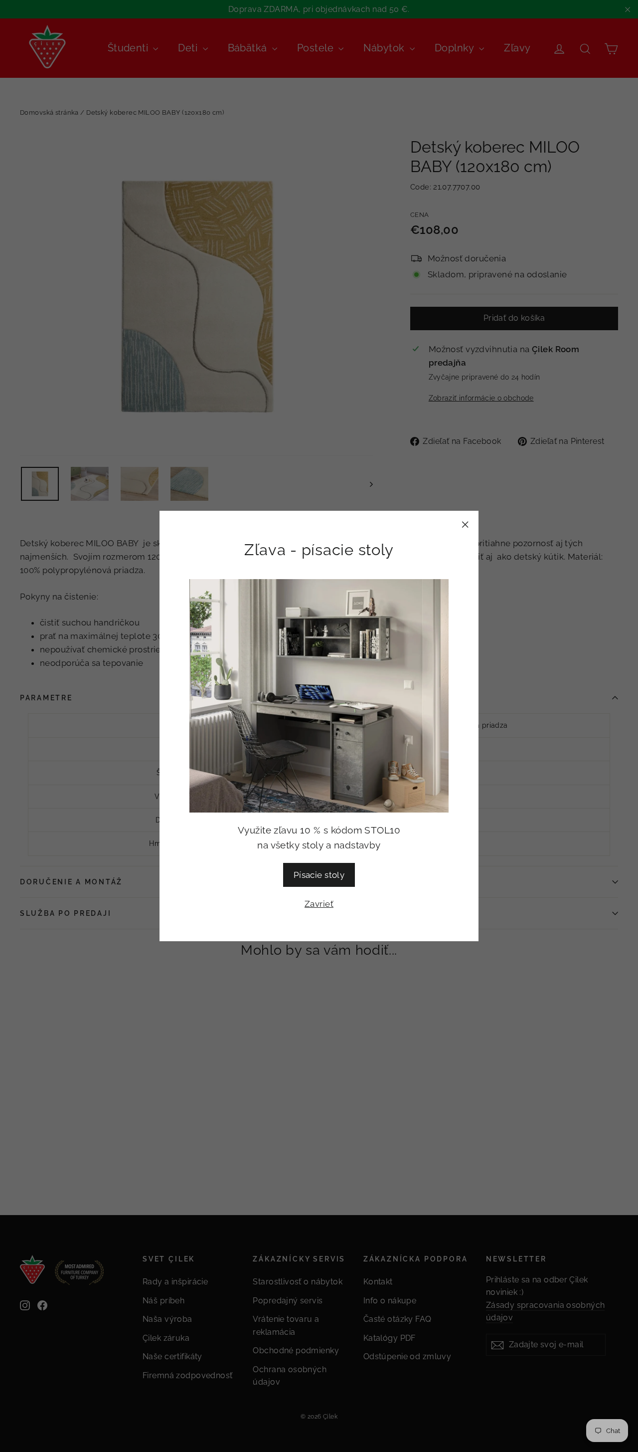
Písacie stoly (319, 875)
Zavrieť (319, 904)
